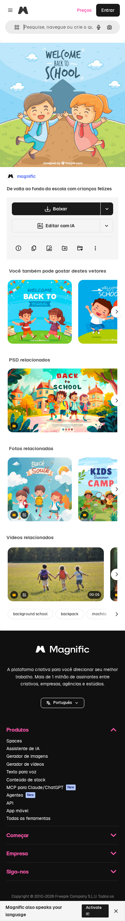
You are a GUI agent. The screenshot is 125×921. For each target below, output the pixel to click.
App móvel (17, 811)
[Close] (116, 911)
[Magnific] (62, 651)
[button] (62, 703)
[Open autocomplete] (14, 27)
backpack (70, 614)
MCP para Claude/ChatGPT (40, 787)
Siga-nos (17, 871)
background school (30, 614)
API (9, 803)
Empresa (17, 853)
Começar (17, 835)
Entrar (108, 10)
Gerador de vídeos (25, 764)
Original (41, 55)
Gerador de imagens (27, 756)
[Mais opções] (95, 248)
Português (62, 702)
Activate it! (94, 910)
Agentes (20, 795)
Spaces (14, 741)
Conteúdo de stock (26, 780)
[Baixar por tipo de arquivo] (106, 208)
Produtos (17, 729)
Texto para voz (21, 772)
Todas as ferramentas (28, 818)
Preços (84, 10)
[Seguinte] (116, 312)
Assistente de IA (22, 748)
